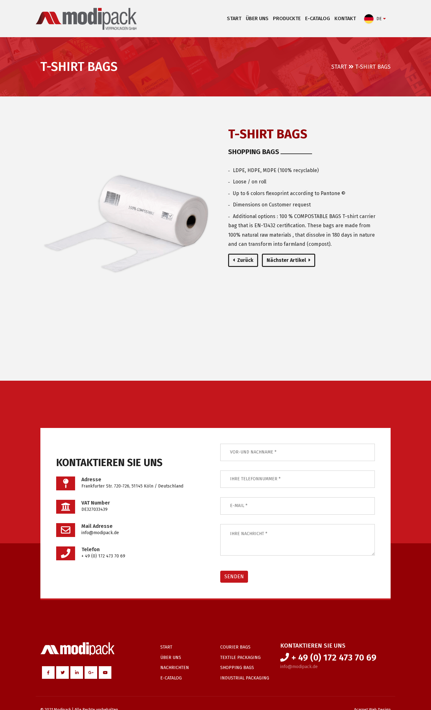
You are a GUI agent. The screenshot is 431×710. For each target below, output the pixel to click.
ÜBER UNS (257, 18)
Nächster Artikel (286, 260)
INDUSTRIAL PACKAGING (244, 678)
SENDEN (234, 577)
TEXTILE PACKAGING (240, 657)
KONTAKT (345, 18)
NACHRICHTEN (174, 667)
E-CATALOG (317, 18)
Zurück (245, 260)
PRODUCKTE (287, 18)
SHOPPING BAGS (237, 667)
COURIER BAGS (235, 647)
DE (379, 18)
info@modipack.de (299, 666)
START (234, 18)
